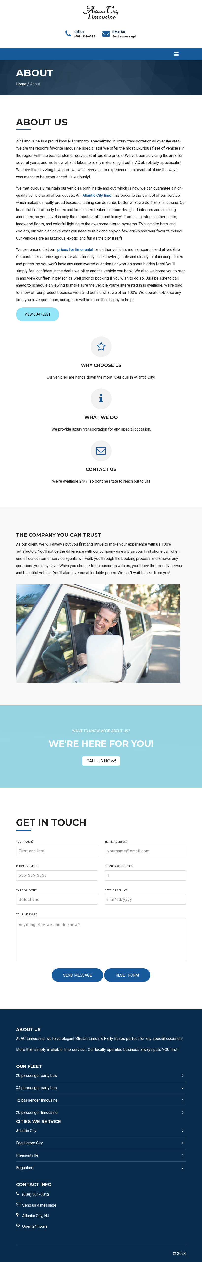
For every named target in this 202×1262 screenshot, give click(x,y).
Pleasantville (27, 1155)
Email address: (116, 841)
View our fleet (37, 314)
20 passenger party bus (36, 1075)
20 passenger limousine (37, 1112)
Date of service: (116, 890)
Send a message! (124, 36)
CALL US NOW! (101, 761)
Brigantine (24, 1167)
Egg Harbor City (29, 1143)
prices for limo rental (75, 249)
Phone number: (27, 866)
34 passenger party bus (36, 1087)
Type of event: (26, 890)
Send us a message (39, 1205)
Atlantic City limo (97, 195)
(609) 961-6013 (84, 36)
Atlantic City (26, 1130)
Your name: (24, 841)
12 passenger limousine (37, 1100)
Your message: (27, 914)
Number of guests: (119, 866)
